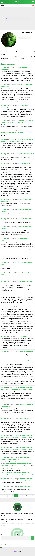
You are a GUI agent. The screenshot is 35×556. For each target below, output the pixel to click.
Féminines (23, 518)
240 (6, 495)
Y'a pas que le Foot (18, 519)
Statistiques (29, 519)
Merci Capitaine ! (24, 336)
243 (16, 495)
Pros (2, 518)
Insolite (11, 519)
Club (28, 518)
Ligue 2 (7, 521)
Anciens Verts (13, 521)
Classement (8, 513)
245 (23, 495)
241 (9, 495)
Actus (2, 6)
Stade (31, 518)
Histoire (24, 519)
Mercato (3, 519)
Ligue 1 (3, 521)
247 (29, 495)
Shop (32, 6)
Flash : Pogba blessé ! (26, 295)
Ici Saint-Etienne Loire (13, 523)
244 (19, 495)
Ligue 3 (7, 519)
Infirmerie (11, 518)
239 (3, 495)
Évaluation (25, 513)
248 (33, 495)
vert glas (3, 67)
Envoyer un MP (24, 38)
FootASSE (20, 523)
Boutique (3, 515)
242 (13, 495)
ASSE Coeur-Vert (20, 521)
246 (26, 495)
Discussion (20, 513)
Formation (6, 518)
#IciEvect (31, 513)
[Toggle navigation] (2, 2)
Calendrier (14, 513)
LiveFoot (26, 523)
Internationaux (17, 518)
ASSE (29, 523)
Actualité (3, 513)
